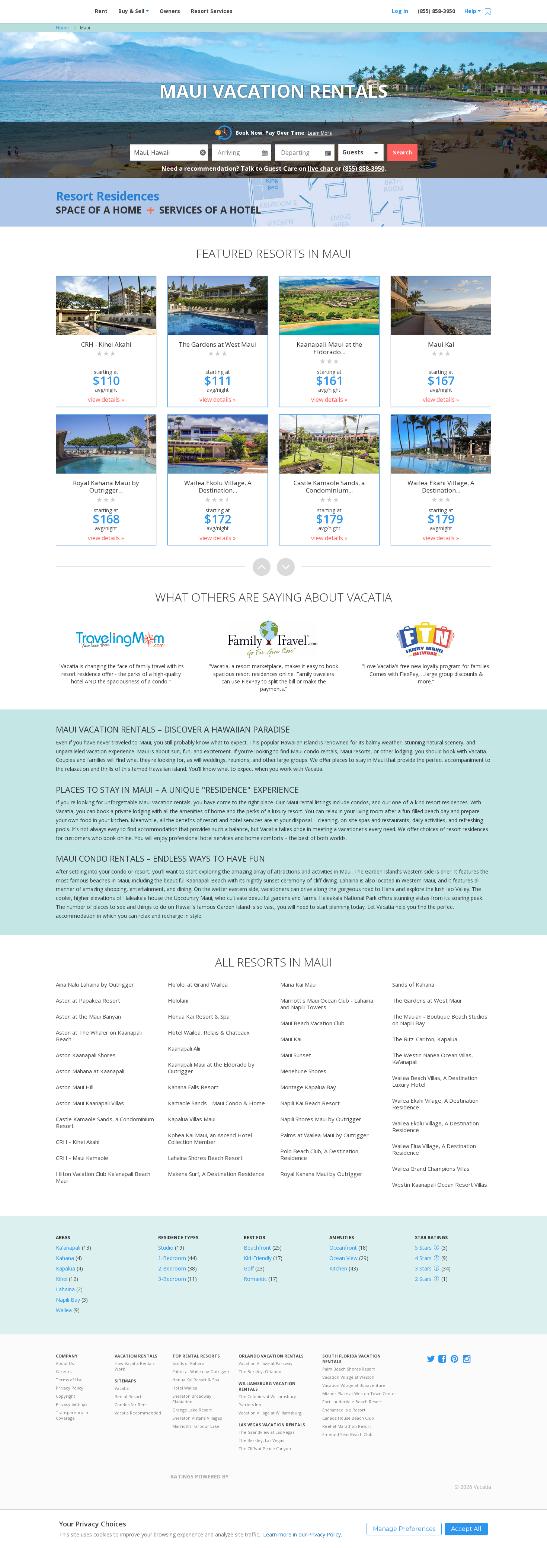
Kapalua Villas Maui (191, 1119)
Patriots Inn (250, 1404)
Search (402, 152)
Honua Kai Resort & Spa (199, 1016)
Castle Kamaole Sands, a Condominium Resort (105, 1122)
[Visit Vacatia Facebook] (442, 1359)
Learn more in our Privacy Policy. (302, 1534)
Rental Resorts (129, 1396)
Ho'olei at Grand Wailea (198, 984)
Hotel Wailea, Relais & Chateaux (209, 1032)
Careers (63, 1371)
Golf (249, 1268)
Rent (101, 11)
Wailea (64, 1310)
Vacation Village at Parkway (265, 1363)
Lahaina (65, 1289)
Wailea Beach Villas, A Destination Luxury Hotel (434, 1081)
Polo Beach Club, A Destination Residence (319, 1154)
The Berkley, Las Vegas (261, 1440)
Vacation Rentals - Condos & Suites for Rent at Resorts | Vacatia (71, 9)
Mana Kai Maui (298, 984)
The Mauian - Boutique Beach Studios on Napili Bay (439, 1019)
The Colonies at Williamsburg (267, 1396)
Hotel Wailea (184, 1388)
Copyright (65, 1396)
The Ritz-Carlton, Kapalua (424, 1039)
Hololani (178, 1000)
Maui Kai (290, 1039)
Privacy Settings (71, 1404)
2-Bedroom (172, 1268)
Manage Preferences (404, 1528)
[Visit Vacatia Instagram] (467, 1359)
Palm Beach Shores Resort (348, 1369)
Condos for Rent (131, 1404)
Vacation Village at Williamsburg (270, 1413)
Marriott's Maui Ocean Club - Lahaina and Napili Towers (326, 1003)
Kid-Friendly (258, 1258)
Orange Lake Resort (192, 1410)
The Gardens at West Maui (426, 1000)
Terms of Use (69, 1379)
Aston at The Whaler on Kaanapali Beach (99, 1035)
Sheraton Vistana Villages (197, 1418)
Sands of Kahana (413, 984)
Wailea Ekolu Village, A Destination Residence (435, 1126)
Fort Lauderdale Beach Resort (352, 1401)
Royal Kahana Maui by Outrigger (321, 1173)
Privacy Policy (69, 1388)
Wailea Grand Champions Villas (431, 1168)
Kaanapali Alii (184, 1048)
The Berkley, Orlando (260, 1371)
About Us (65, 1363)
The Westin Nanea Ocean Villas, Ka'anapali (432, 1058)
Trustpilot (265, 1481)
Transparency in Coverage (72, 1415)
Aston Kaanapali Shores (86, 1055)
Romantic (255, 1278)
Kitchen (338, 1268)
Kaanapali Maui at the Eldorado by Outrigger (211, 1067)
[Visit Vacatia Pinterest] (455, 1359)
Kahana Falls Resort (193, 1087)
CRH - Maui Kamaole (82, 1157)
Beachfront (257, 1247)
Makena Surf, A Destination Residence (216, 1173)
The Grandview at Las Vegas (266, 1432)
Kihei (61, 1278)
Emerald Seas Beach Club (347, 1434)
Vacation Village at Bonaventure (354, 1385)
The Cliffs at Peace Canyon (265, 1448)
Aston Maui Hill (74, 1087)
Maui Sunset (295, 1055)
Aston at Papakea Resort (88, 1000)
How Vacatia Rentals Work (134, 1366)
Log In (400, 11)
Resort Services (212, 11)
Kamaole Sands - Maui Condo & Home (216, 1103)
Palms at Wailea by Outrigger (201, 1371)
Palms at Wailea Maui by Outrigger (324, 1135)
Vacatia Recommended (138, 1413)
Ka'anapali (68, 1247)
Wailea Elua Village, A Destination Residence (434, 1149)
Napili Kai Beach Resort (310, 1103)
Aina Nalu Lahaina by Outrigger (95, 984)
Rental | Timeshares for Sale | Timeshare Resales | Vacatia (473, 1477)
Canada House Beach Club (348, 1418)
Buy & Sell (132, 11)
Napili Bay (68, 1299)
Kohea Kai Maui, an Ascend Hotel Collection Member (210, 1138)
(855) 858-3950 (436, 11)
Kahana (65, 1258)
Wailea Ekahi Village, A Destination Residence (435, 1103)
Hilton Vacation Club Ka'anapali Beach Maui (103, 1177)
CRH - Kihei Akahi (77, 1141)
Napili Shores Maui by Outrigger (320, 1119)
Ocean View (343, 1258)
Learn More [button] (320, 133)
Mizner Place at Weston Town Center (359, 1393)
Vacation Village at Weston (348, 1377)
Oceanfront (343, 1247)
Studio (165, 1247)
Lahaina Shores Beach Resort (205, 1157)
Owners (170, 11)
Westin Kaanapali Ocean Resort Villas (439, 1184)
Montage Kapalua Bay (308, 1087)
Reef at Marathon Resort (346, 1426)
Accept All (466, 1528)
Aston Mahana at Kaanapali (90, 1071)
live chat (321, 168)
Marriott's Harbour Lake (196, 1426)
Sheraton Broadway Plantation (191, 1398)
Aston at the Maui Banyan (88, 1016)
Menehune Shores (303, 1071)
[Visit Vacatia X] (431, 1359)
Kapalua (65, 1268)
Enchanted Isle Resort (343, 1410)
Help (471, 11)
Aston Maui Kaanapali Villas (90, 1103)
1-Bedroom (172, 1258)
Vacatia (122, 1388)
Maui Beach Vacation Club (312, 1023)
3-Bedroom (172, 1278)
